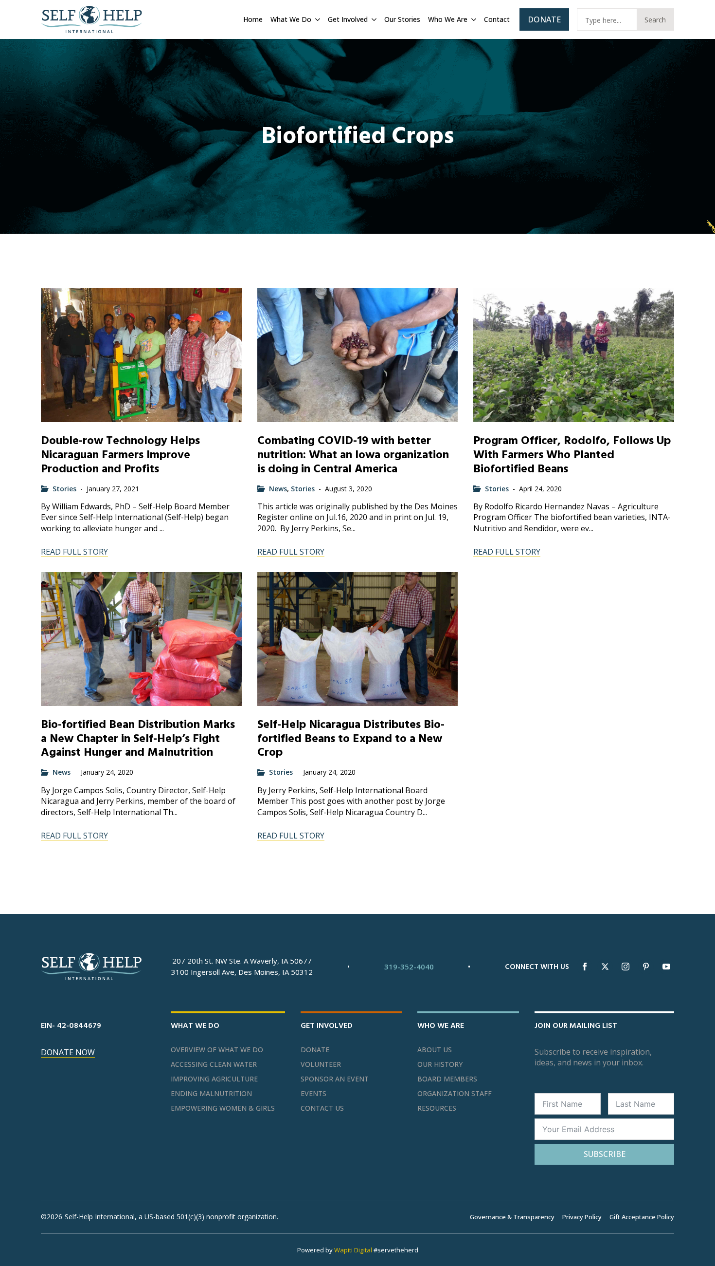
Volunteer (321, 1064)
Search (655, 19)
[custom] (646, 966)
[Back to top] (695, 1246)
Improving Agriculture (214, 1079)
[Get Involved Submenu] (373, 19)
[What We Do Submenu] (316, 19)
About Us (434, 1049)
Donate (315, 1049)
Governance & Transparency (512, 1216)
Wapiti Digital (353, 1250)
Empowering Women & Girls (223, 1108)
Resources (436, 1108)
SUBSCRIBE (605, 1154)
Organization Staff (454, 1093)
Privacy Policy (582, 1216)
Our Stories (402, 19)
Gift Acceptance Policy (641, 1216)
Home (253, 19)
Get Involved (348, 19)
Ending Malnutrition (211, 1093)
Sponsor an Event (335, 1079)
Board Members (447, 1079)
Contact (497, 19)
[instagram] (625, 966)
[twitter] (605, 966)
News (278, 488)
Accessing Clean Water (214, 1064)
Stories (64, 488)
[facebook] (584, 966)
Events (313, 1093)
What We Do (290, 19)
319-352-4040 (409, 966)
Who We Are (447, 19)
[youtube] (666, 966)
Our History (440, 1064)
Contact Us (322, 1108)
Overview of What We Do (217, 1049)
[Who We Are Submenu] (472, 19)
